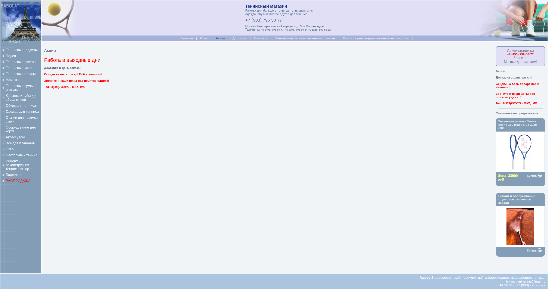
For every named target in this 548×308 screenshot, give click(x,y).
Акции (220, 38)
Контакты (261, 38)
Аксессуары (15, 137)
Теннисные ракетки (21, 62)
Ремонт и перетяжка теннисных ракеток (305, 38)
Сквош (11, 149)
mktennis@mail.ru (531, 281)
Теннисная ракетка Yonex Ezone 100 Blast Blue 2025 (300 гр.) (517, 125)
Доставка (239, 38)
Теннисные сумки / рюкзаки (20, 88)
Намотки (12, 80)
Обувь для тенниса (21, 105)
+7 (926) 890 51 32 (319, 29)
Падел (11, 56)
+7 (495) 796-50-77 (520, 54)
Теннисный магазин (266, 6)
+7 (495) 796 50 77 (272, 29)
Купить (532, 176)
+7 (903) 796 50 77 (263, 20)
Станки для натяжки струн (22, 119)
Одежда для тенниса (22, 111)
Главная (187, 38)
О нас (204, 38)
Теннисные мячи (19, 68)
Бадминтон (15, 175)
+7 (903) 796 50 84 (296, 29)
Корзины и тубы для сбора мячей (21, 97)
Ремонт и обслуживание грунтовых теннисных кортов (516, 199)
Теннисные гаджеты (22, 50)
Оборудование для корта (21, 129)
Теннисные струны (21, 74)
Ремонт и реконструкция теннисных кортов (20, 165)
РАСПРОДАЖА (18, 181)
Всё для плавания (20, 143)
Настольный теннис (21, 155)
